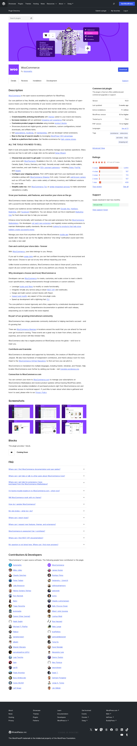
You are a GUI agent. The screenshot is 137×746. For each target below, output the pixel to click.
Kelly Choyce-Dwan (60, 606)
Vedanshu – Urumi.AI (60, 580)
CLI (48, 299)
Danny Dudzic (57, 657)
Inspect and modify (19, 296)
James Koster (57, 570)
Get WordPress (127, 4)
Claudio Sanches (19, 575)
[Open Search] (114, 3)
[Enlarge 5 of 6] (57, 423)
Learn (59, 710)
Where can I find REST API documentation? (26, 538)
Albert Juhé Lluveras (60, 611)
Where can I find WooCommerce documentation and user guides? (34, 469)
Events (84, 714)
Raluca (15, 632)
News (11, 714)
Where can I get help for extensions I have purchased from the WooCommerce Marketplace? (28, 483)
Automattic (28, 71)
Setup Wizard (60, 153)
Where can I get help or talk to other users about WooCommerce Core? (37, 476)
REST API (51, 290)
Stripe (71, 167)
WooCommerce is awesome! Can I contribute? (27, 531)
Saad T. (55, 673)
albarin (15, 642)
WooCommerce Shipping (39, 177)
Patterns (36, 720)
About (11, 710)
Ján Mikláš (56, 688)
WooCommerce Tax (39, 187)
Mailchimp (12, 212)
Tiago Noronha (19, 606)
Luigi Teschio (18, 657)
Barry (15, 601)
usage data (28, 256)
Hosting (11, 717)
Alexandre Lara (58, 652)
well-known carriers (78, 177)
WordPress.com (112, 710)
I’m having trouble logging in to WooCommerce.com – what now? (34, 491)
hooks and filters (26, 286)
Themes (36, 714)
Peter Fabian (18, 580)
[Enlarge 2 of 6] (57, 407)
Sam (14, 662)
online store (124, 133)
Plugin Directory (14, 11)
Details (13, 81)
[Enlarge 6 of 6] (84, 423)
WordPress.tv (63, 720)
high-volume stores (68, 139)
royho (54, 596)
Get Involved (86, 710)
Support (125, 81)
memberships (42, 133)
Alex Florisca (57, 662)
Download (123, 69)
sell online (119, 137)
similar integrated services (60, 187)
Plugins (35, 717)
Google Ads (65, 209)
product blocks (61, 123)
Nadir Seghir (18, 621)
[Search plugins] (31, 18)
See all (125, 187)
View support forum (100, 210)
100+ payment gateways (50, 167)
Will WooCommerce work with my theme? (25, 498)
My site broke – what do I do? (21, 511)
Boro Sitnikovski (19, 678)
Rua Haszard (57, 621)
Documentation (62, 714)
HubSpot (74, 209)
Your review (97, 187)
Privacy (11, 720)
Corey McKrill (18, 683)
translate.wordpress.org (69, 369)
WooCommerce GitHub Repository (32, 361)
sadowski (56, 591)
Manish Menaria (19, 647)
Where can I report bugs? (19, 518)
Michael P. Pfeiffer (20, 626)
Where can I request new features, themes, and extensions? (32, 524)
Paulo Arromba (19, 673)
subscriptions (20, 133)
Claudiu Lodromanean (60, 601)
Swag (85, 720)
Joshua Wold (57, 616)
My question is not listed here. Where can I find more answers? (33, 545)
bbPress (110, 717)
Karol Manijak (57, 647)
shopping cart (123, 142)
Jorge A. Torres (58, 683)
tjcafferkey (56, 632)
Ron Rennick (18, 596)
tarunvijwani (56, 667)
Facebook (25, 212)
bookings (30, 133)
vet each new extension (41, 223)
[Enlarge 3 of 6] (84, 407)
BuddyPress (111, 720)
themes (51, 117)
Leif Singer (17, 688)
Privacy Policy (41, 392)
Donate (85, 717)
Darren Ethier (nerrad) (21, 616)
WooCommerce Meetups (26, 329)
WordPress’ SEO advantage (62, 136)
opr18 (15, 667)
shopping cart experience (52, 120)
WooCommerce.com (41, 380)
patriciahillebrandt (59, 637)
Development (51, 81)
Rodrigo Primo (57, 575)
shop (126, 137)
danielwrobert (18, 637)
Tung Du (55, 642)
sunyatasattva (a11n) (21, 652)
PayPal (77, 167)
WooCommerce (15, 96)
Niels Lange (56, 626)
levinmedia (17, 611)
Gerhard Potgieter (59, 678)
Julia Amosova (18, 585)
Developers (61, 717)
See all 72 (125, 128)
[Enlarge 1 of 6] (30, 407)
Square (18, 171)
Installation (37, 81)
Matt (108, 714)
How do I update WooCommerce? (22, 504)
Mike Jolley (17, 570)
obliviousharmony (59, 585)
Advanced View (98, 148)
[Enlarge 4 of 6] (30, 423)
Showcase (36, 710)
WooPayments (30, 161)
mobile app (64, 234)
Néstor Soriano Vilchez (22, 591)
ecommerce (114, 133)
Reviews (24, 81)
